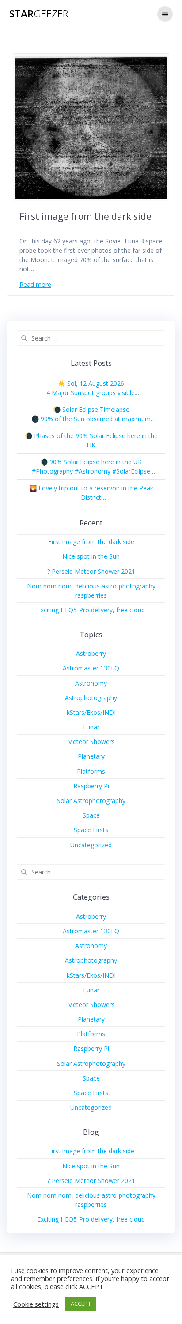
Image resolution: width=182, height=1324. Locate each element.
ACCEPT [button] (81, 1304)
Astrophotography (91, 697)
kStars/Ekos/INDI (91, 712)
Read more (35, 284)
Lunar (91, 727)
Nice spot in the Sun (91, 556)
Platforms (91, 771)
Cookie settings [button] (36, 1304)
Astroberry (91, 653)
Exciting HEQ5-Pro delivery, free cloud (91, 610)
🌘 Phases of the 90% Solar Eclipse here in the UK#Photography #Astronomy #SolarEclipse (91, 444)
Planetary (91, 756)
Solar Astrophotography (91, 800)
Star (38, 14)
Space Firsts (91, 830)
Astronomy (91, 683)
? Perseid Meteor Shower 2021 (91, 571)
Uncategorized (91, 845)
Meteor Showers (91, 741)
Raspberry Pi (91, 786)
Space (91, 815)
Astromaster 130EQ (91, 668)
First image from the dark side (85, 216)
